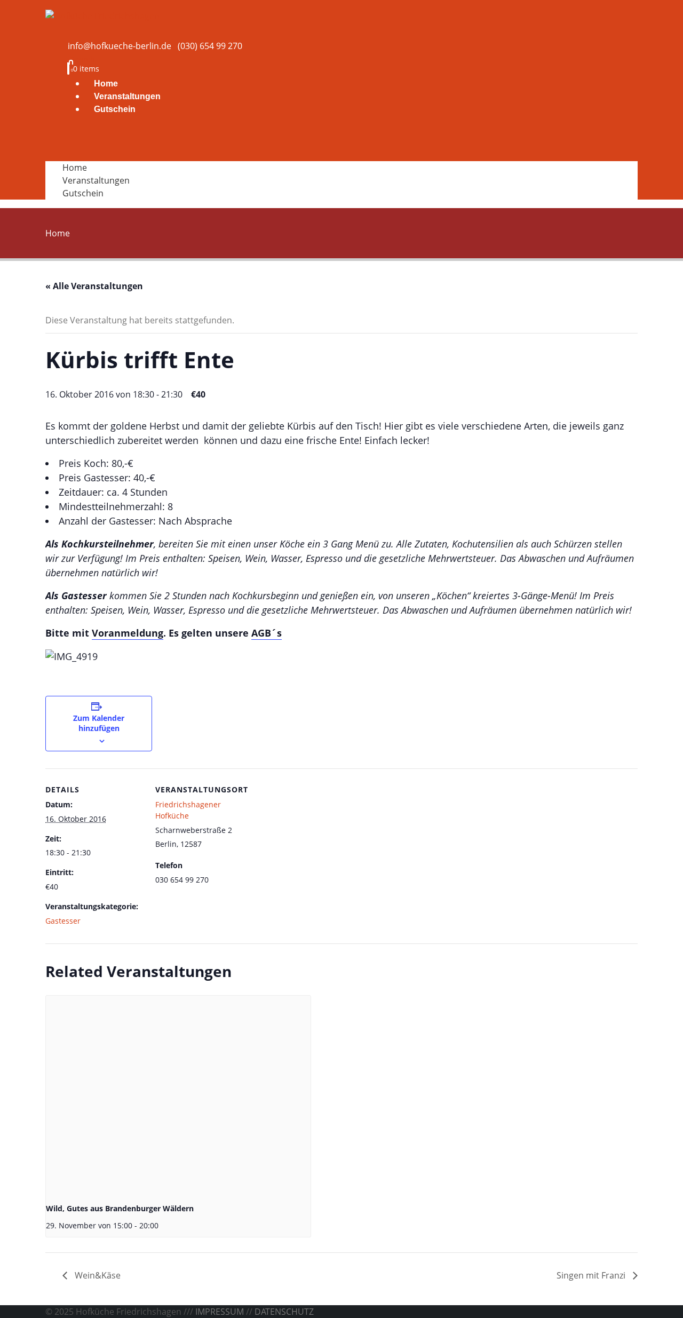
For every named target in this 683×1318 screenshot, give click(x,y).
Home (106, 83)
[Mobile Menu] (71, 143)
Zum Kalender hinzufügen (98, 723)
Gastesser (63, 921)
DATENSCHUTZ (284, 1311)
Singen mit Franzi (592, 1275)
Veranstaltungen (127, 96)
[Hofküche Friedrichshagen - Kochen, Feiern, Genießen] (102, 15)
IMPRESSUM (219, 1311)
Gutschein (115, 109)
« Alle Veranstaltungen (94, 286)
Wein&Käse (97, 1275)
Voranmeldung (127, 632)
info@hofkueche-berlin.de (119, 46)
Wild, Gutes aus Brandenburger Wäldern (120, 1208)
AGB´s (266, 632)
